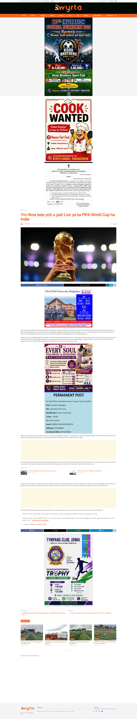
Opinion (52, 15)
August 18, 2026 (98, 645)
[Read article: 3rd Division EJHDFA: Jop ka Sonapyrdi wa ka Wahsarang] (24, 472)
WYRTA (25, 712)
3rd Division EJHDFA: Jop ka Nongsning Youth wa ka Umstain (104, 642)
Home (24, 15)
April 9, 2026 (42, 524)
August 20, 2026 (32, 472)
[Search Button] (115, 15)
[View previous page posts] (67, 479)
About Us (22, 1)
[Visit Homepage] (68, 8)
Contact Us (27, 1)
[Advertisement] (68, 450)
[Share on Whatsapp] (107, 285)
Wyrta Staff (27, 223)
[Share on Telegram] (111, 285)
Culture (43, 15)
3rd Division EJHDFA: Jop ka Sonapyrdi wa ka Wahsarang (42, 471)
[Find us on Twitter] (111, 1)
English (86, 15)
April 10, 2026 (35, 223)
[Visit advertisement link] (68, 56)
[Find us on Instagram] (113, 1)
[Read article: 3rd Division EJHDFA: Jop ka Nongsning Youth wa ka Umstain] (105, 632)
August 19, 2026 (73, 645)
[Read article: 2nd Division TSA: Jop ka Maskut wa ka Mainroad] (73, 472)
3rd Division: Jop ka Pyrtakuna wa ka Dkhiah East (79, 642)
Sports (61, 15)
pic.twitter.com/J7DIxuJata (40, 520)
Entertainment (97, 15)
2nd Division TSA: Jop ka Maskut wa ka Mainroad (89, 471)
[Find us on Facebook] (94, 711)
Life (78, 15)
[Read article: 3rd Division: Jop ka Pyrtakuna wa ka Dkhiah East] (81, 632)
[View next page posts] (70, 479)
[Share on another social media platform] (114, 285)
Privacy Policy (31, 1)
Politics (33, 15)
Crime (70, 15)
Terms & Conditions (45, 1)
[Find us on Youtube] (115, 1)
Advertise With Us (38, 1)
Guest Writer (109, 15)
